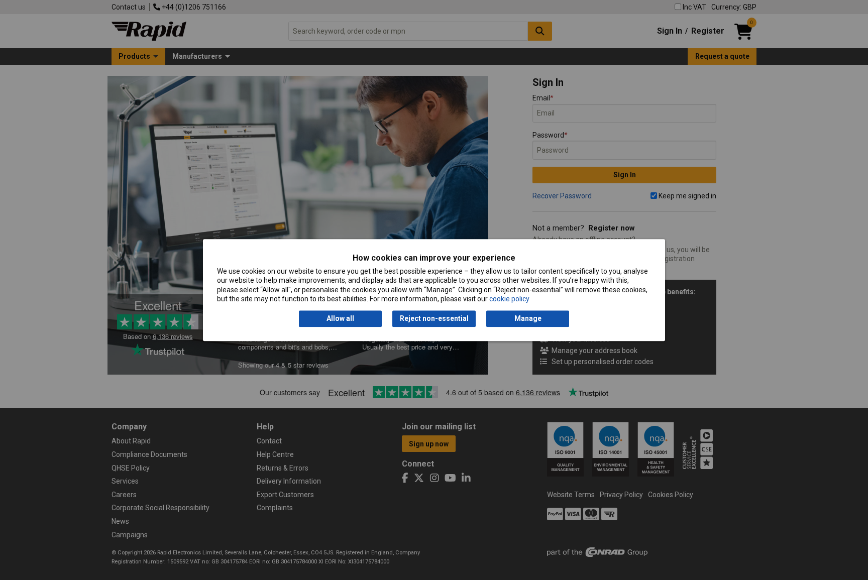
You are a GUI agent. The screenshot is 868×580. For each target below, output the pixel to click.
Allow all (340, 319)
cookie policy (509, 299)
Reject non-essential (434, 319)
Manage (527, 319)
